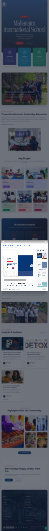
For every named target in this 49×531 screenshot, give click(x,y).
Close (44, 289)
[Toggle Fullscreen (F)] (3, 241)
